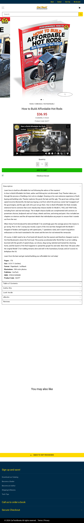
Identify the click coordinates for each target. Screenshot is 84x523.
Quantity (42, 159)
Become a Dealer (8, 481)
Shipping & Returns (9, 490)
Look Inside (8, 293)
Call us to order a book (13, 502)
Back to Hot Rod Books (43, 455)
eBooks (6, 297)
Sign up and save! (11, 469)
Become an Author (8, 486)
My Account (77, 2)
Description (8, 186)
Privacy (46, 520)
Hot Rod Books (49, 104)
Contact (59, 2)
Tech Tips (67, 2)
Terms (40, 520)
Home (31, 104)
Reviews (6, 302)
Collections (38, 104)
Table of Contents (10, 283)
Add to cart (17, 438)
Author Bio (7, 288)
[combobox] (40, 14)
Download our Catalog (10, 477)
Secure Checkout (11, 510)
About (52, 2)
